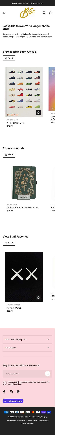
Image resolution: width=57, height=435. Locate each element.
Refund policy (11, 420)
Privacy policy (21, 420)
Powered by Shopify (39, 417)
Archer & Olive (12, 204)
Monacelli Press (13, 305)
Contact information (28, 423)
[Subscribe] (47, 373)
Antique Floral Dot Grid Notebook (23, 207)
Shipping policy (43, 420)
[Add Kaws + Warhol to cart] (38, 297)
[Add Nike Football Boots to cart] (38, 112)
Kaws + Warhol (14, 308)
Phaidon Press (12, 120)
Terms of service (32, 420)
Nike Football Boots (16, 123)
